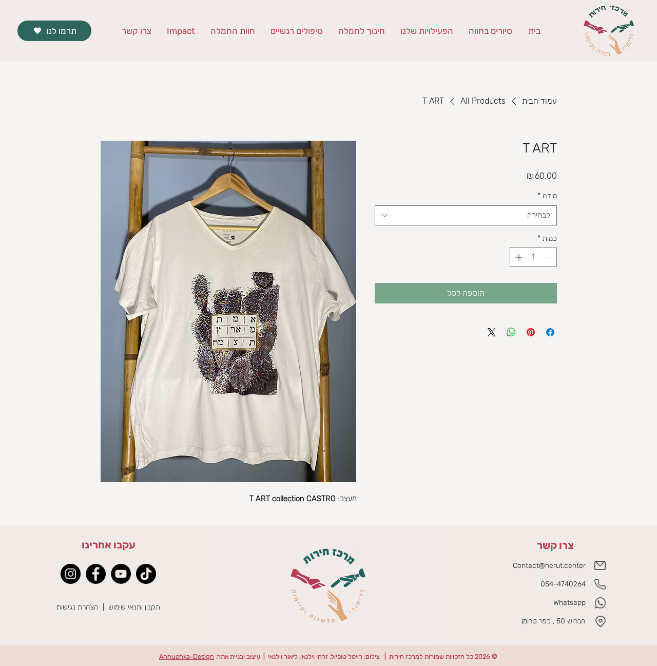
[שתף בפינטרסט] (531, 332)
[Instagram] (71, 574)
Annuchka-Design (186, 656)
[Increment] (517, 257)
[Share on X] (492, 332)
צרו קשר (555, 545)
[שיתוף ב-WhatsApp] (511, 332)
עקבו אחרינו (109, 545)
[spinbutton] (533, 257)
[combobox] (466, 215)
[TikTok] (146, 574)
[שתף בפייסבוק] (550, 332)
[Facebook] (96, 574)
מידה (547, 196)
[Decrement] (549, 257)
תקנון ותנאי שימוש (135, 607)
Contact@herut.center (549, 565)
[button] (362, 31)
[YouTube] (121, 574)
